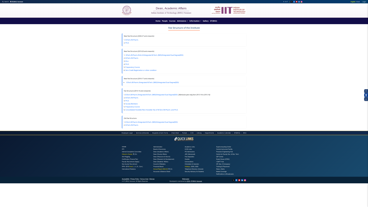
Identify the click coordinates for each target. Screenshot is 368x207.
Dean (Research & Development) (163, 159)
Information (194, 21)
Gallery (206, 21)
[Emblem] (228, 10)
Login (364, 2)
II (135, 166)
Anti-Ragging (126, 157)
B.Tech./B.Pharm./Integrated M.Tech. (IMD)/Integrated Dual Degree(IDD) (153, 82)
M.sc (127, 61)
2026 (192, 166)
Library (199, 133)
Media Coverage (221, 171)
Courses (172, 21)
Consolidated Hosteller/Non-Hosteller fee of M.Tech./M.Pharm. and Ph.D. (151, 110)
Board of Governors (159, 149)
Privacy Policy (134, 179)
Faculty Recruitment (128, 162)
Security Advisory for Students (194, 171)
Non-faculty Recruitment (129, 164)
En (136, 154)
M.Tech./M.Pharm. (131, 40)
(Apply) (137, 162)
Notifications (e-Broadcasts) (225, 174)
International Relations (129, 169)
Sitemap (151, 179)
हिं (133, 154)
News (218, 169)
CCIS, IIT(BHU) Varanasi (194, 181)
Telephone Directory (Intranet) (194, 169)
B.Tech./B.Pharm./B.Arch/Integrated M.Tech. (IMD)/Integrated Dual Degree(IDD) (154, 55)
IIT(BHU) (213, 21)
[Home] (126, 10)
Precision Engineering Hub (224, 152)
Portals (184, 133)
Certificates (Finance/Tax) (130, 159)
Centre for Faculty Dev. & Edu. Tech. (227, 154)
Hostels (187, 159)
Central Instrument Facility (224, 149)
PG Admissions (190, 152)
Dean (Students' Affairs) (160, 162)
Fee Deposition (189, 157)
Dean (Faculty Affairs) (160, 154)
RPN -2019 (125, 166)
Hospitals (155, 133)
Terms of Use (144, 179)
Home (158, 21)
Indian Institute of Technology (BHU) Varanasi (171, 13)
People (165, 21)
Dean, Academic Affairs (171, 8)
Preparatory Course (132, 67)
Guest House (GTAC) (223, 159)
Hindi (358, 2)
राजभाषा (124, 147)
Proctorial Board (158, 166)
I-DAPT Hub (220, 162)
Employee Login (127, 133)
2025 (196, 166)
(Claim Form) (163, 133)
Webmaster (185, 179)
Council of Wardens (159, 164)
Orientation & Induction (192, 164)
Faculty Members (131, 104)
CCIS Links (188, 149)
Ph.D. (127, 43)
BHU (244, 133)
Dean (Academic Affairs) (161, 152)
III (137, 166)
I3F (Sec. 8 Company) (223, 164)
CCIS (191, 133)
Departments (209, 133)
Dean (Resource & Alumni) (161, 157)
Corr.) (141, 166)
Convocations (189, 162)
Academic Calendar (224, 133)
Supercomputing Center (223, 147)
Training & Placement (223, 166)
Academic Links (190, 147)
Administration (157, 147)
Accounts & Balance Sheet (161, 171)
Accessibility (125, 179)
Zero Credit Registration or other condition (140, 70)
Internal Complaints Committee (131, 152)
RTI (123, 149)
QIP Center (219, 157)
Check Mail (175, 133)
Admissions (182, 21)
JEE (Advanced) (190, 154)
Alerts (223, 169)
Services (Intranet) (142, 133)
